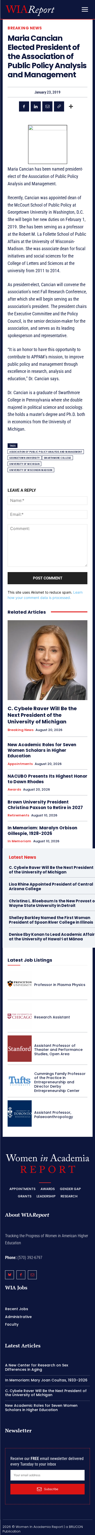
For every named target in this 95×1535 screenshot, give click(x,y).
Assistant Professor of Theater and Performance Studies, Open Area (58, 1050)
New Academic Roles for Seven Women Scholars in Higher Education (42, 750)
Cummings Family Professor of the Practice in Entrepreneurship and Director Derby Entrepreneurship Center (60, 1082)
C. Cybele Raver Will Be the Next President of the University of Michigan (42, 715)
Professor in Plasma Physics (59, 984)
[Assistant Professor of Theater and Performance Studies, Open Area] (20, 1048)
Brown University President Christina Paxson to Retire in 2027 (45, 805)
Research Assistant (52, 1017)
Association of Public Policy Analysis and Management (45, 451)
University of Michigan (24, 464)
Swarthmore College (57, 457)
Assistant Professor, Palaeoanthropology (53, 1114)
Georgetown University (24, 457)
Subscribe (51, 1489)
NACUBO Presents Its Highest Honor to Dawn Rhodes (47, 779)
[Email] (47, 106)
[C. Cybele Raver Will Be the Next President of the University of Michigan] (47, 660)
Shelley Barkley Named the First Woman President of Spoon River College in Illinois (51, 920)
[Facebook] (24, 106)
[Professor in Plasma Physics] (20, 984)
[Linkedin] (36, 106)
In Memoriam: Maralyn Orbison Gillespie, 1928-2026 (42, 830)
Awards (14, 790)
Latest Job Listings (30, 960)
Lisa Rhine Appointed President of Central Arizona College (51, 886)
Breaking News (25, 28)
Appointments (20, 764)
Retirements (18, 815)
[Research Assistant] (20, 1016)
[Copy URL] (59, 106)
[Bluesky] (9, 1274)
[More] (71, 106)
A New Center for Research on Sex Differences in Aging (36, 1367)
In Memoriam (19, 841)
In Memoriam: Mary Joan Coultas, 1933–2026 (46, 1380)
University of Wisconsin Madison (30, 470)
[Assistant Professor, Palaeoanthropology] (20, 1113)
